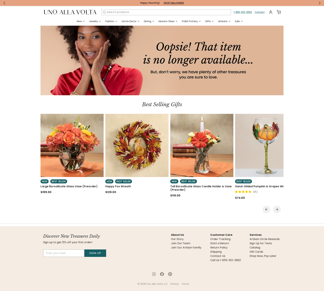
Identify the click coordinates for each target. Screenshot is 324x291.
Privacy (174, 284)
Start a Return (219, 243)
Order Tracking (220, 239)
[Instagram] (154, 274)
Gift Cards (256, 251)
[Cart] (277, 12)
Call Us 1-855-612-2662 (225, 260)
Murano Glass (166, 21)
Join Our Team (180, 243)
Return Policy (219, 247)
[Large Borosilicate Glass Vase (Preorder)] (72, 145)
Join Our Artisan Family (186, 247)
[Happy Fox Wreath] (136, 145)
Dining (147, 21)
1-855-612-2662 (243, 12)
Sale (237, 21)
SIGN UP (95, 253)
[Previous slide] (266, 209)
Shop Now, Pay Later (263, 256)
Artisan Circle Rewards (265, 239)
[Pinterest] (170, 274)
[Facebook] (162, 274)
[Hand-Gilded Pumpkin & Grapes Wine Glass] (266, 145)
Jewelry (93, 21)
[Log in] (269, 12)
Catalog (255, 247)
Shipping (216, 251)
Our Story (177, 239)
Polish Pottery (190, 21)
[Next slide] (277, 209)
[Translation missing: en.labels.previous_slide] (4, 3)
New (79, 21)
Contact (260, 12)
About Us (177, 235)
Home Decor (129, 21)
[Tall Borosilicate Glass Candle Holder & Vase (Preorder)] (201, 145)
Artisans (222, 21)
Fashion (109, 21)
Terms (185, 284)
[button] (244, 192)
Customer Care (221, 235)
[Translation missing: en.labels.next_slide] (320, 3)
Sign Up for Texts (261, 243)
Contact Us (217, 256)
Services (256, 235)
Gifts (208, 21)
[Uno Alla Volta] (70, 12)
